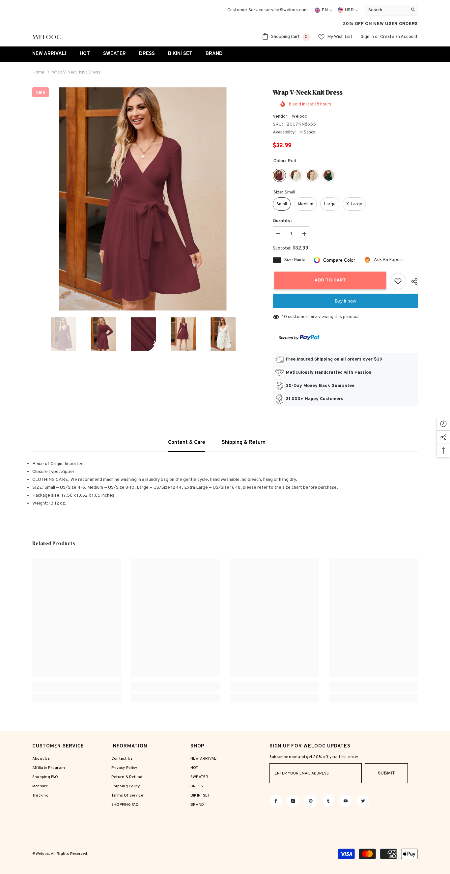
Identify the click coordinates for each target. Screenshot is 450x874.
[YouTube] (345, 801)
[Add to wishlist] (398, 281)
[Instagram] (293, 801)
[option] (142, 199)
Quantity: (282, 221)
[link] (76, 686)
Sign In (367, 37)
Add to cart (329, 280)
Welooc (299, 116)
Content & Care (186, 442)
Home (38, 72)
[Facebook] (275, 801)
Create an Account (399, 37)
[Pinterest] (310, 801)
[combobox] (386, 10)
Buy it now (345, 301)
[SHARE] (412, 281)
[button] (34, 334)
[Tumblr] (328, 801)
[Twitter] (363, 801)
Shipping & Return (244, 442)
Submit (386, 773)
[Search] (391, 10)
